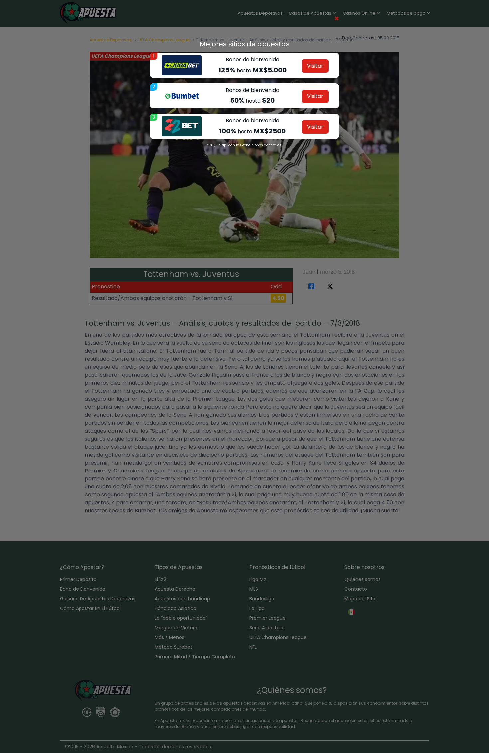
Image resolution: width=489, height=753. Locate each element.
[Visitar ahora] (182, 65)
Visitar (315, 66)
